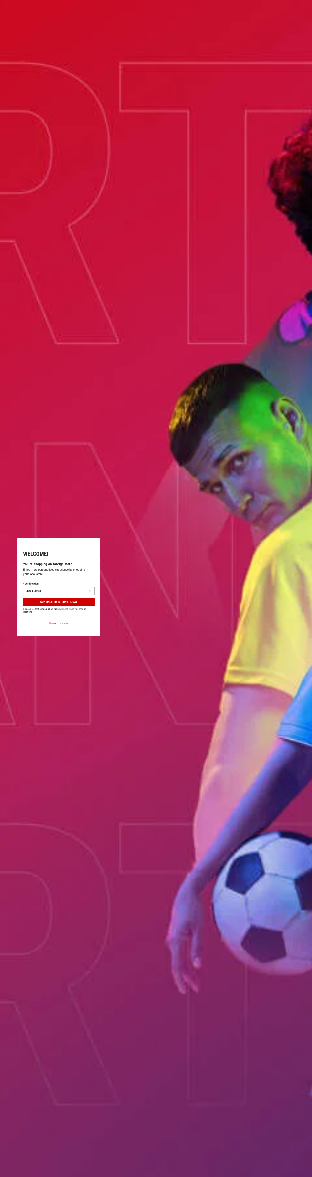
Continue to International (58, 602)
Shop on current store (58, 623)
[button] (59, 591)
